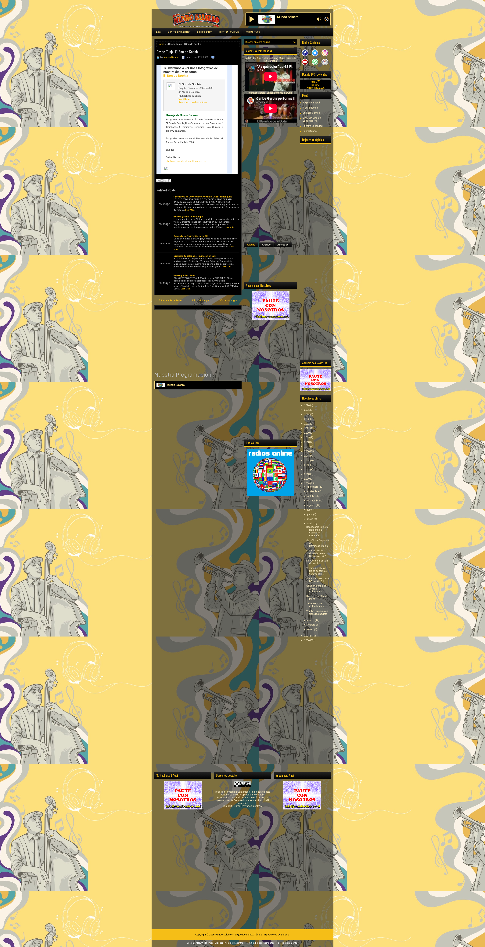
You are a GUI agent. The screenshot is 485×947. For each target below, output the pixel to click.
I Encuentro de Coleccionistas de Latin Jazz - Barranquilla (203, 196)
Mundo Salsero (171, 57)
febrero (311, 624)
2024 (307, 414)
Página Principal (201, 300)
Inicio (158, 32)
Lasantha (238, 943)
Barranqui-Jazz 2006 (184, 275)
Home (161, 44)
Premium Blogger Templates (259, 943)
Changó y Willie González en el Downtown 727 (316, 553)
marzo (311, 620)
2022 (307, 423)
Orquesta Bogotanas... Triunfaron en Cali (195, 256)
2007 (307, 635)
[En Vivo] (252, 19)
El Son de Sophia (175, 75)
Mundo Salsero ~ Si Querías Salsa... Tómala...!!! (240, 934)
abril (310, 523)
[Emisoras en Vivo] (327, 19)
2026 (307, 405)
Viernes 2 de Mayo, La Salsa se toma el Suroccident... (318, 571)
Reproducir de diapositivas (192, 102)
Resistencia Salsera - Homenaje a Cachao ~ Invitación (317, 531)
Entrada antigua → (230, 300)
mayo (310, 519)
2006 (307, 640)
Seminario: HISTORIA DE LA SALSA (317, 580)
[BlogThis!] (162, 180)
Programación (310, 107)
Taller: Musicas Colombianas (315, 605)
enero (310, 629)
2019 (307, 437)
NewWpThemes (205, 943)
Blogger (285, 934)
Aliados (251, 244)
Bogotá (315, 85)
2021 (307, 428)
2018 (307, 442)
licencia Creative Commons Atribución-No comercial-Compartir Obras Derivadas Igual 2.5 (246, 803)
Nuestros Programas (179, 32)
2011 (307, 469)
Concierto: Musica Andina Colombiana (316, 588)
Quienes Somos (204, 32)
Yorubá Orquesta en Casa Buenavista (317, 612)
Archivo (266, 244)
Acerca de (283, 244)
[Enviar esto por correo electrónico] (158, 180)
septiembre (313, 500)
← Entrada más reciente (168, 300)
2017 (307, 446)
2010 (307, 474)
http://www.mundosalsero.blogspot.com (186, 161)
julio (309, 509)
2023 (307, 419)
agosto (311, 505)
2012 (307, 465)
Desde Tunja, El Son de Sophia (177, 52)
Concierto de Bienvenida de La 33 (191, 236)
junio (310, 514)
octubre (311, 496)
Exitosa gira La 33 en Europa (188, 216)
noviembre (313, 491)
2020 (307, 432)
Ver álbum (184, 99)
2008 (307, 483)
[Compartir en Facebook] (169, 180)
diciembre (313, 486)
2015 (307, 455)
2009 (307, 478)
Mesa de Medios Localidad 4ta (312, 119)
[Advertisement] (198, 340)
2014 (307, 460)
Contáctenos (253, 32)
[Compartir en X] (165, 180)
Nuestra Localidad (229, 32)
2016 (307, 451)
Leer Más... (190, 210)
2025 (307, 409)
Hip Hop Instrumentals (287, 943)
